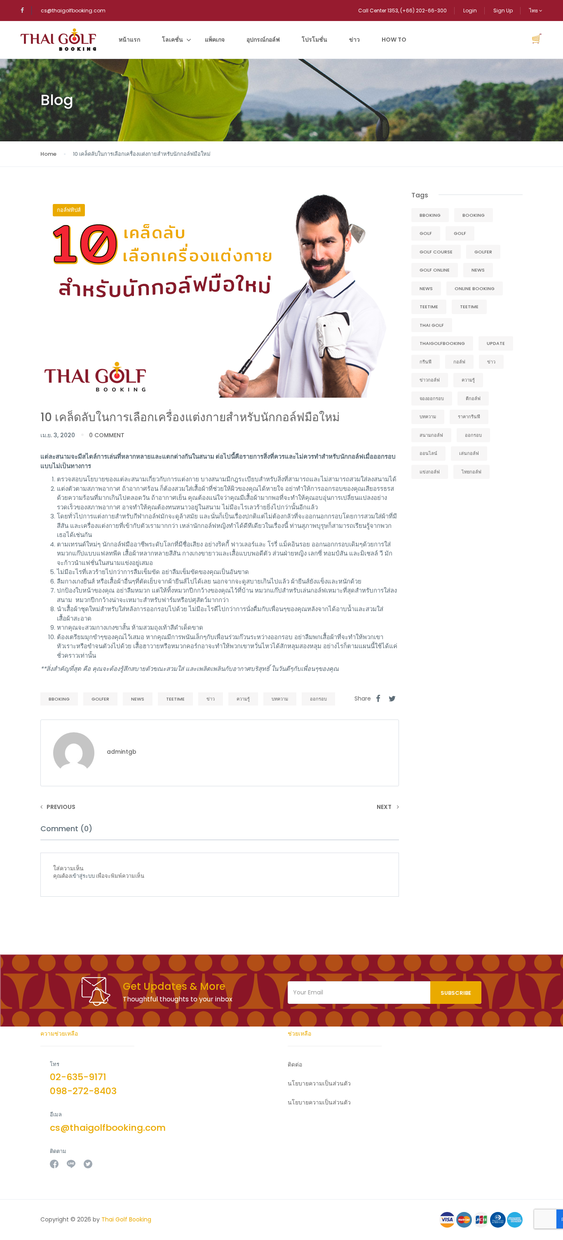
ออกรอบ (318, 699)
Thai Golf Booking (126, 1219)
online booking (475, 288)
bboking (59, 699)
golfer (100, 699)
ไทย (534, 10)
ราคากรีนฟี (469, 416)
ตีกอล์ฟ (473, 398)
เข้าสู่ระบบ (83, 876)
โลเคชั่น (172, 39)
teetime (175, 699)
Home (48, 154)
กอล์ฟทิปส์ (69, 210)
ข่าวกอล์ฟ (430, 380)
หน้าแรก (129, 39)
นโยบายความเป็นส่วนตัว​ (319, 1083)
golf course (436, 251)
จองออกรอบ (432, 398)
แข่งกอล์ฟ (430, 472)
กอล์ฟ (459, 362)
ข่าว (354, 39)
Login (470, 10)
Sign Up (503, 10)
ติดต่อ (295, 1064)
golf (426, 233)
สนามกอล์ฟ (431, 435)
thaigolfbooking (442, 343)
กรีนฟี (426, 362)
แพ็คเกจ (215, 39)
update (496, 343)
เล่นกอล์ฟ (469, 453)
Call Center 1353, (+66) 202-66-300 (402, 10)
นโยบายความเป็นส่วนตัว (319, 1102)
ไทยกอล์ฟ (471, 472)
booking (473, 215)
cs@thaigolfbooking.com (73, 10)
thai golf (432, 325)
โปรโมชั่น (314, 39)
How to (394, 39)
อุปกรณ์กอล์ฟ (263, 39)
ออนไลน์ (428, 453)
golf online (435, 270)
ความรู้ (243, 699)
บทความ (280, 699)
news (137, 699)
